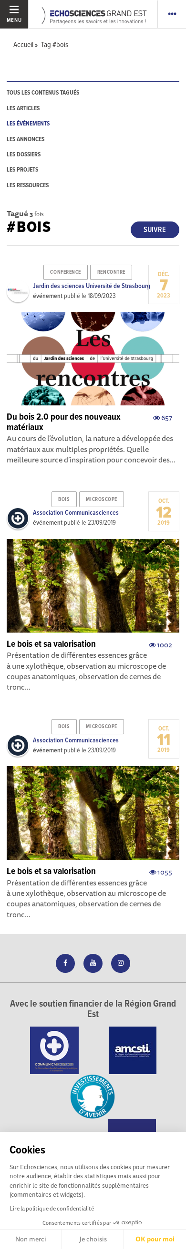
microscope (101, 499)
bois (64, 499)
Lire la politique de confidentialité (52, 1208)
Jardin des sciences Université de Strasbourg (91, 286)
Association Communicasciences (76, 513)
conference (65, 272)
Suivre (155, 230)
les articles (23, 109)
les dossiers (24, 155)
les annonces (25, 139)
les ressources (28, 186)
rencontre (111, 272)
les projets (22, 170)
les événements (28, 124)
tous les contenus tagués (43, 93)
